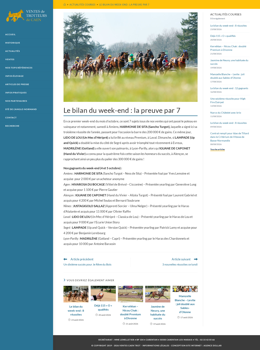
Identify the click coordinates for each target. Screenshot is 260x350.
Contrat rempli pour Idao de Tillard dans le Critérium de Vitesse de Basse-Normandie (229, 137)
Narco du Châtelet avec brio (225, 112)
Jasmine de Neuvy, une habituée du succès (157, 312)
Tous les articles (217, 149)
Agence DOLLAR (213, 345)
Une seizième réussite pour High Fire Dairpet (227, 100)
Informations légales (156, 345)
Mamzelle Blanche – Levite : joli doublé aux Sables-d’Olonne (185, 304)
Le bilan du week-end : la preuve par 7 (124, 4)
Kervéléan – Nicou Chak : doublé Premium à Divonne (130, 312)
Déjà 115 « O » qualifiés (103, 307)
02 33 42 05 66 (207, 340)
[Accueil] (64, 4)
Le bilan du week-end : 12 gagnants (229, 88)
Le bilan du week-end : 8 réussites (76, 310)
